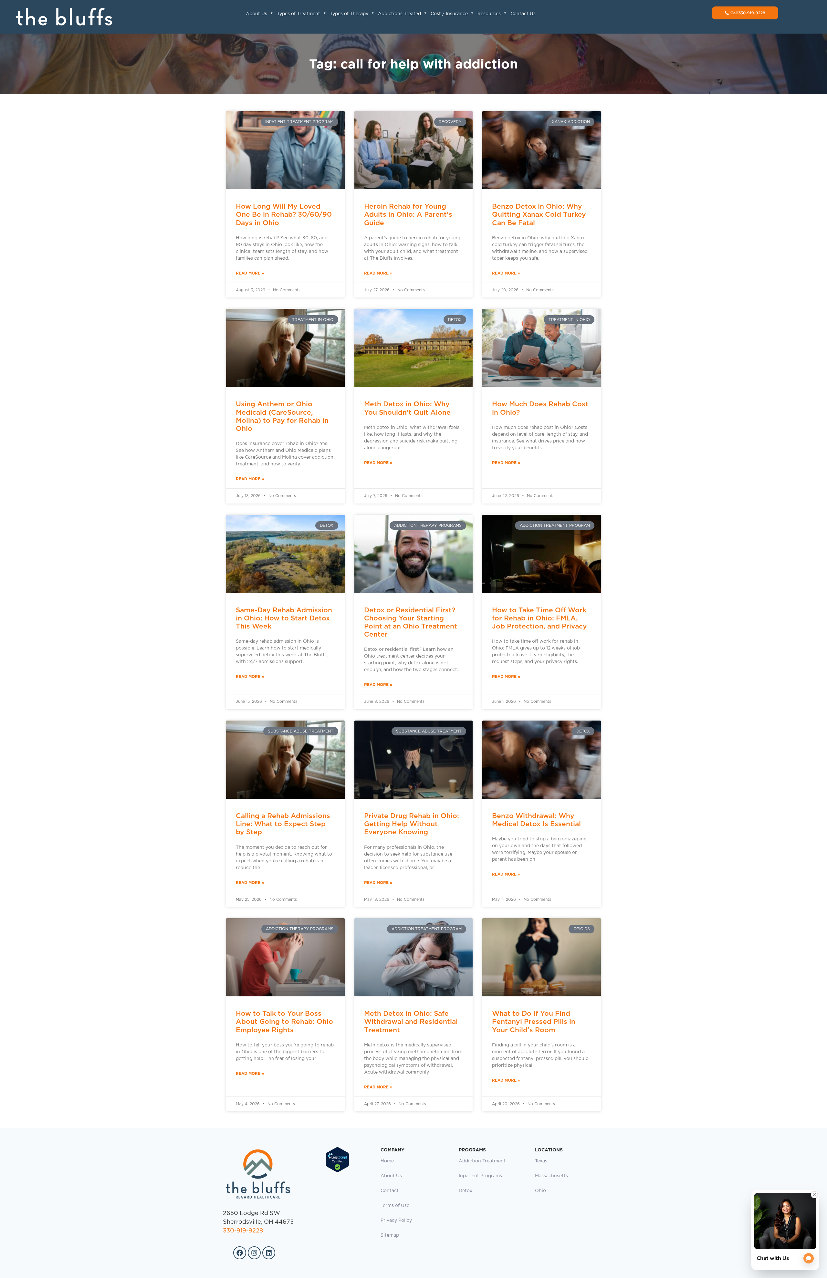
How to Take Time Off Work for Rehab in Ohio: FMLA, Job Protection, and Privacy (539, 618)
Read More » (250, 273)
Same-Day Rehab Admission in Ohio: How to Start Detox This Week (284, 618)
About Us (256, 14)
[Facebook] (239, 1252)
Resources (489, 14)
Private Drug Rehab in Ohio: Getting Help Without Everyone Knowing (411, 824)
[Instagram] (254, 1252)
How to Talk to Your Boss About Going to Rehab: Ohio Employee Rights (284, 1021)
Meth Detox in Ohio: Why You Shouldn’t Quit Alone (407, 408)
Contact (390, 1191)
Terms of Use (395, 1205)
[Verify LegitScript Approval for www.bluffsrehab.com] (337, 1171)
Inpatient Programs (480, 1176)
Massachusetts (551, 1176)
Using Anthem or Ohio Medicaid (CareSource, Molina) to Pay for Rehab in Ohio (282, 416)
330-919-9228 (243, 1231)
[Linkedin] (268, 1252)
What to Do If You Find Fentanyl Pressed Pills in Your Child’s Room (533, 1021)
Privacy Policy (396, 1220)
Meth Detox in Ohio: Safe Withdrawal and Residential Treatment (411, 1021)
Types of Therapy (349, 14)
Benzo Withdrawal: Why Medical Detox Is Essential (536, 820)
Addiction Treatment (482, 1161)
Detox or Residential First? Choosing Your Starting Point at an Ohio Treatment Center (410, 622)
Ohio (540, 1191)
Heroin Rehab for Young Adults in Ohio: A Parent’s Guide (408, 214)
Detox (465, 1191)
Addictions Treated (399, 14)
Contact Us (523, 14)
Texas (541, 1161)
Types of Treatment (298, 14)
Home (387, 1161)
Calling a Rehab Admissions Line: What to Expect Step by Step (283, 824)
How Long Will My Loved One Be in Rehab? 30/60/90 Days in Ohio (284, 214)
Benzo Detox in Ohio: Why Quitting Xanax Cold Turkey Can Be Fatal (539, 214)
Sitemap (390, 1235)
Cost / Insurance (449, 14)
